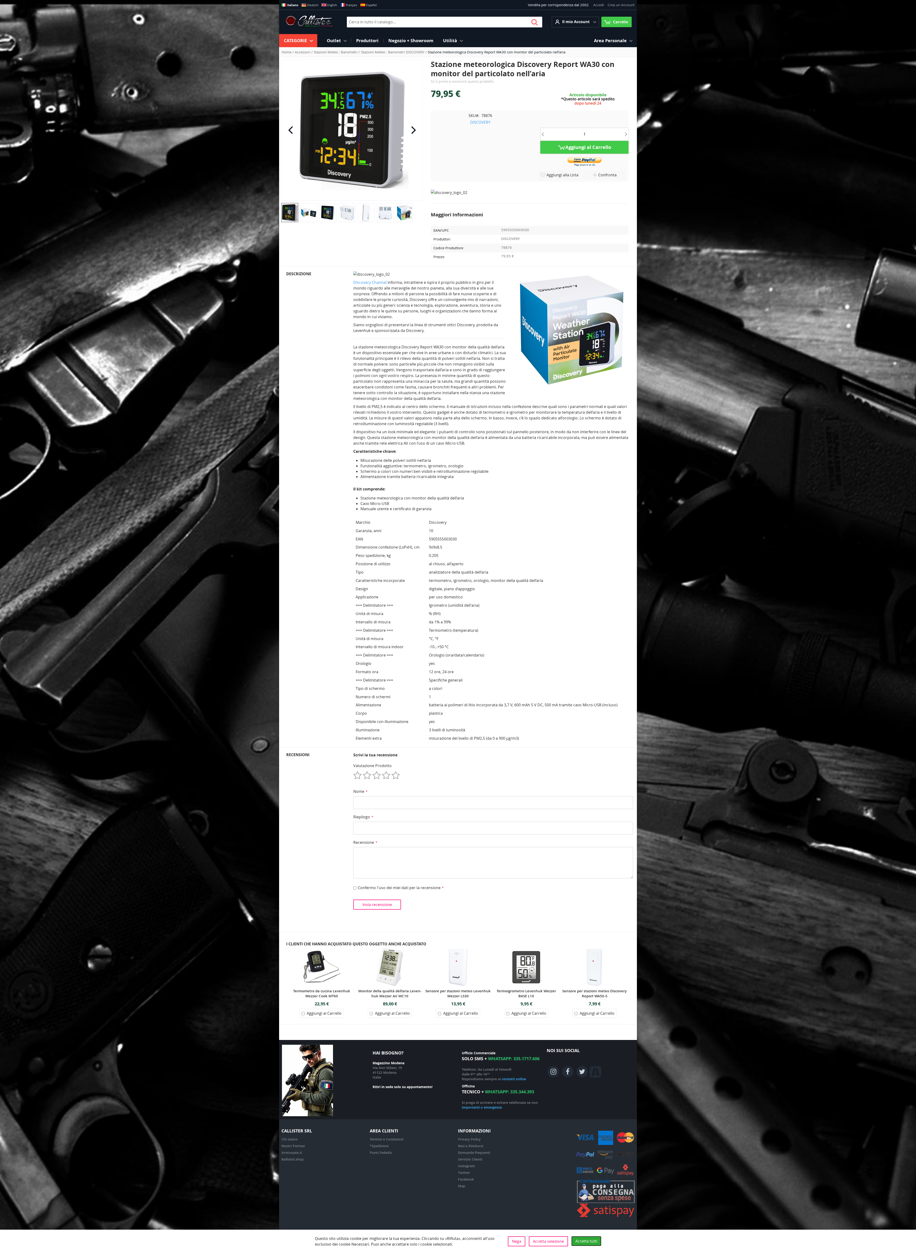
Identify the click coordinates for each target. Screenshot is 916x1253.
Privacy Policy (469, 1139)
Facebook (466, 1179)
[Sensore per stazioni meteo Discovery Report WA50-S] (594, 949)
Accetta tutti (586, 1241)
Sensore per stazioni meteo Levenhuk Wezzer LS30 (458, 993)
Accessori (303, 52)
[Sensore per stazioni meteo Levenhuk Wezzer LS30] (458, 949)
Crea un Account (621, 4)
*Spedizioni (379, 1146)
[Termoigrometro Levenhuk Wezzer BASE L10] (526, 949)
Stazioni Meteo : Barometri (336, 52)
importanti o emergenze (482, 1107)
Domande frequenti (474, 1152)
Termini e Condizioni (386, 1139)
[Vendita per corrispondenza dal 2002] (309, 22)
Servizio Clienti (470, 1159)
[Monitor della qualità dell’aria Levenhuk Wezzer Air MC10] (390, 949)
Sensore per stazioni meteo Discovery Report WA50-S (594, 993)
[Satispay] (606, 1217)
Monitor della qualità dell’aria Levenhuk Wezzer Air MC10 (390, 993)
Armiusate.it (291, 1152)
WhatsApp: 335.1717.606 (514, 1059)
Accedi (598, 4)
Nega (516, 1241)
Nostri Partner (293, 1146)
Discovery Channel (370, 282)
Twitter (464, 1172)
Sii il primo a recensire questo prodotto (462, 81)
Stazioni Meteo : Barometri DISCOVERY (393, 52)
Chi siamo (289, 1139)
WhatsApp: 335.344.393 (509, 1092)
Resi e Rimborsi (470, 1146)
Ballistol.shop (292, 1159)
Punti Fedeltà (381, 1152)
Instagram (466, 1166)
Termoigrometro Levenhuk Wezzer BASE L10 (526, 993)
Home (286, 52)
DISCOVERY (480, 122)
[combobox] (444, 22)
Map (461, 1186)
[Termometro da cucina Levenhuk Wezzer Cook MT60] (321, 949)
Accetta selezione (548, 1241)
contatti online (514, 1079)
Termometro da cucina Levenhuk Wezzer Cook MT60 (321, 993)
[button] (575, 22)
